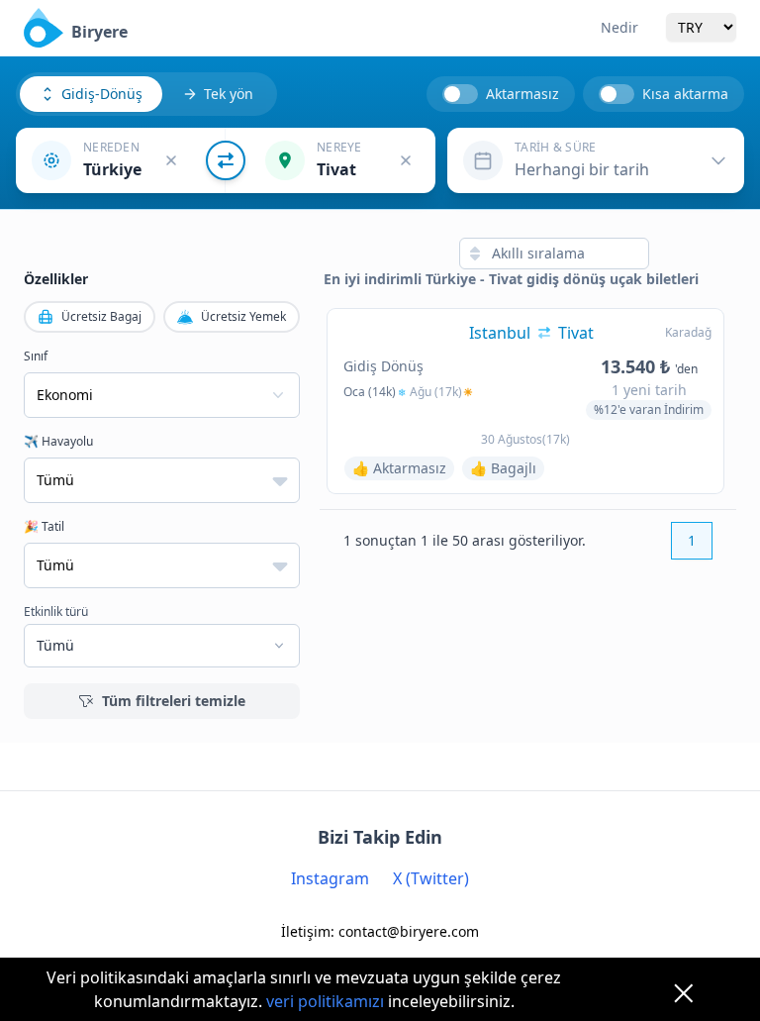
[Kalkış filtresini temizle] (171, 160)
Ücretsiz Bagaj (101, 316)
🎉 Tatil (44, 527)
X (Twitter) (431, 878)
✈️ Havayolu (58, 442)
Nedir (619, 27)
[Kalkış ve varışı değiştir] (225, 160)
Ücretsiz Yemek (243, 316)
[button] (121, 160)
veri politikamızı (325, 1001)
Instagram (330, 878)
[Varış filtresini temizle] (406, 160)
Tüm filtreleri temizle (173, 700)
